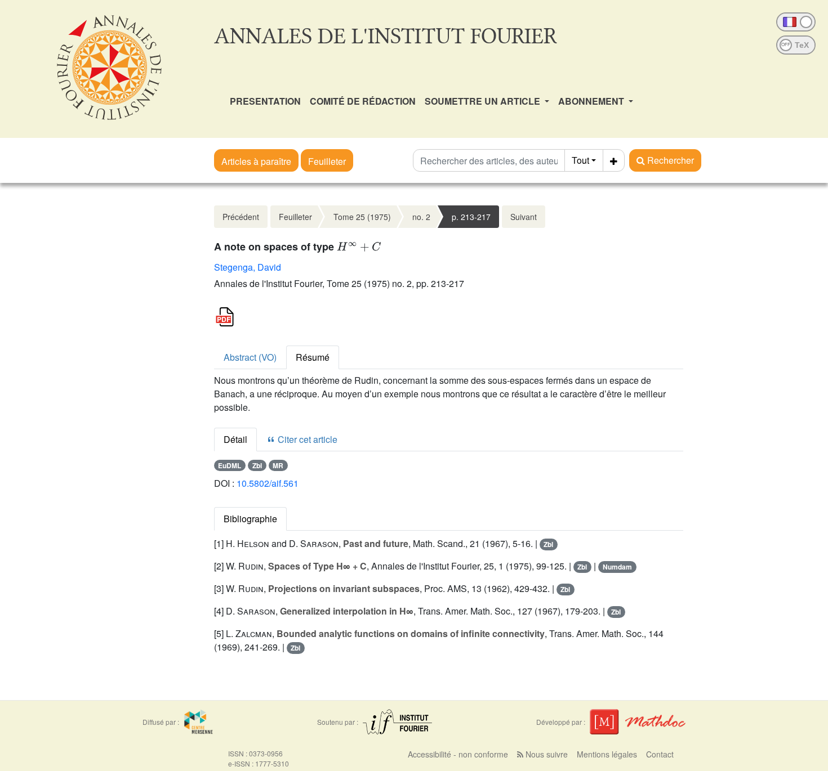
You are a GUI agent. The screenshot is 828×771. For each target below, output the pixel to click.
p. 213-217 (471, 216)
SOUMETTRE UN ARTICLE (483, 101)
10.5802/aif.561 (268, 483)
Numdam (617, 567)
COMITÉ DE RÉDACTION (363, 101)
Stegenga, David (247, 267)
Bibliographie (250, 518)
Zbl (257, 465)
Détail (235, 439)
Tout (580, 160)
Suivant (523, 216)
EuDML (229, 465)
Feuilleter (327, 161)
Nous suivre (545, 754)
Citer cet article (306, 439)
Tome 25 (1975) (362, 216)
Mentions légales (607, 754)
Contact (660, 754)
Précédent (240, 216)
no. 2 (421, 216)
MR (278, 465)
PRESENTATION (265, 101)
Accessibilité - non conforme (458, 754)
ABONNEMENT (592, 101)
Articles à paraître (256, 161)
